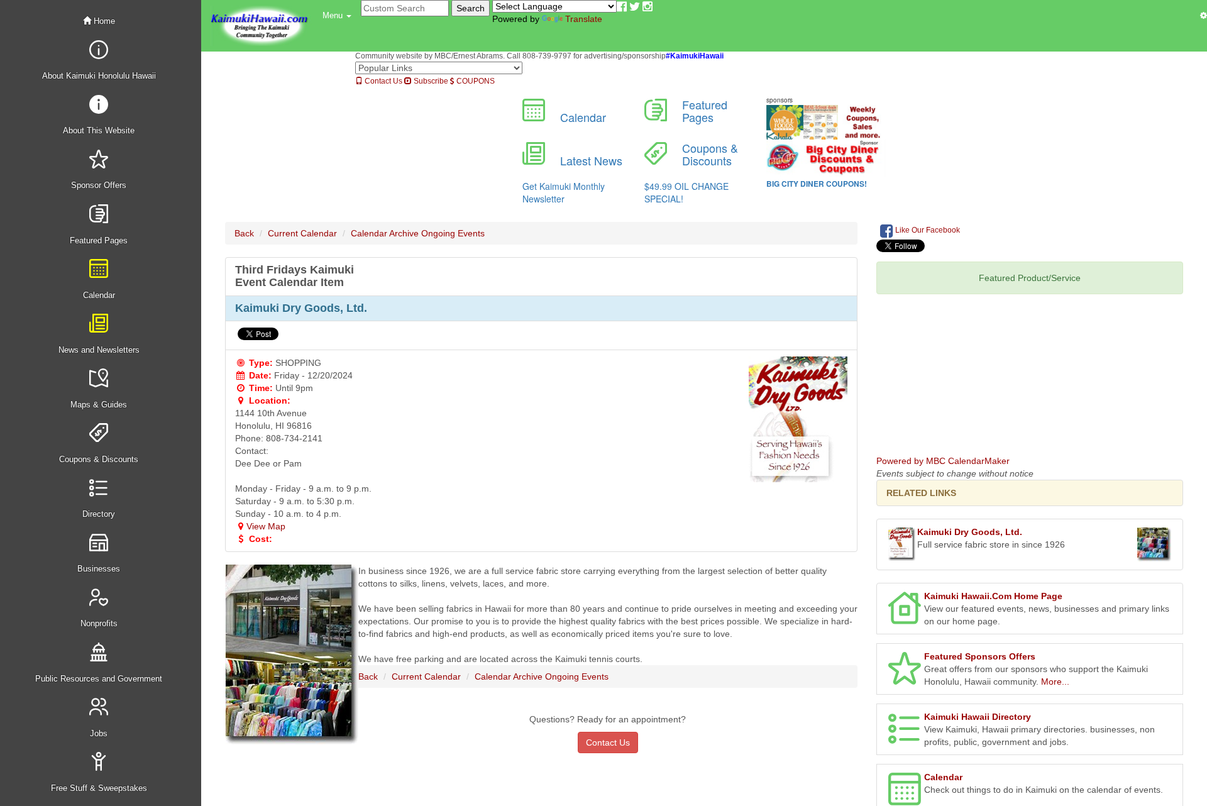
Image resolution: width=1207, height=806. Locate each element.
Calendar (943, 777)
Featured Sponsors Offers (979, 656)
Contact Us (382, 81)
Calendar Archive (385, 233)
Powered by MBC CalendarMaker (943, 461)
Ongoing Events (453, 233)
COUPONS (475, 81)
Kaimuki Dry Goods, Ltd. (969, 532)
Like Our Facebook (926, 230)
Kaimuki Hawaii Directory (977, 717)
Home (103, 21)
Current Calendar (302, 233)
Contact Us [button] (608, 742)
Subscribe (430, 81)
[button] (337, 15)
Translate (583, 19)
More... (1055, 681)
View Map (265, 526)
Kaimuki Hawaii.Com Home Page (993, 596)
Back (244, 233)
